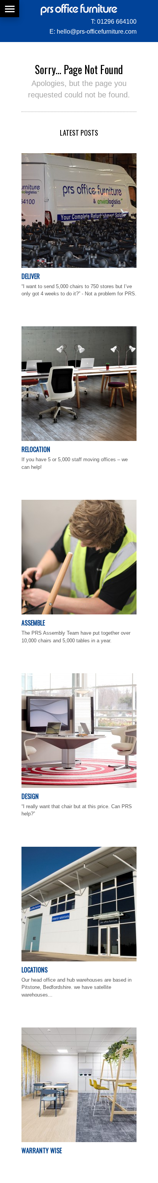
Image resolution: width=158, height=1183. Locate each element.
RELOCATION (35, 449)
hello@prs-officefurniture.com (97, 31)
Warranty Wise (41, 1150)
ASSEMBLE (33, 622)
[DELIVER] (79, 266)
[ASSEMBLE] (79, 613)
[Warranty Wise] (79, 1140)
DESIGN (30, 796)
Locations (34, 969)
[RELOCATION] (79, 439)
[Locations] (79, 960)
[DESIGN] (79, 786)
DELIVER (30, 276)
